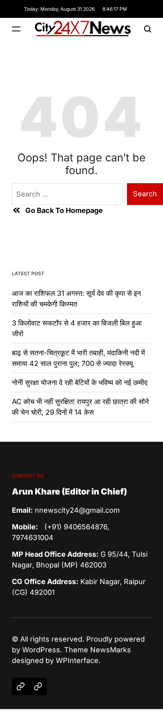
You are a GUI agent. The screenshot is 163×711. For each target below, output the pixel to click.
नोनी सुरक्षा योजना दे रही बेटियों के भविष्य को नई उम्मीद (80, 382)
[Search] (147, 29)
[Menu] (16, 29)
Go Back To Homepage (64, 210)
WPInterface (77, 660)
